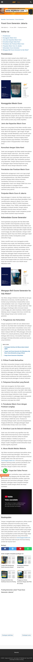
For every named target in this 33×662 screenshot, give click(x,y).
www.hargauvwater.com (8, 460)
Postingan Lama (26, 635)
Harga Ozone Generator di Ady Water (13, 355)
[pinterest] (20, 548)
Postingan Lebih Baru (7, 635)
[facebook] (5, 548)
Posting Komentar (22, 27)
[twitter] (13, 548)
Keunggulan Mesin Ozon (10, 38)
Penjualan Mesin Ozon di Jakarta (12, 46)
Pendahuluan (6, 36)
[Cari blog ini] (31, 2)
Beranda (16, 652)
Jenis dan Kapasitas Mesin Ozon (12, 40)
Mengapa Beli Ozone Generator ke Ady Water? (16, 50)
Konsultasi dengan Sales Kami (11, 42)
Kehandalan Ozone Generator (11, 48)
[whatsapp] (28, 548)
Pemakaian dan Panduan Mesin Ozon (13, 44)
